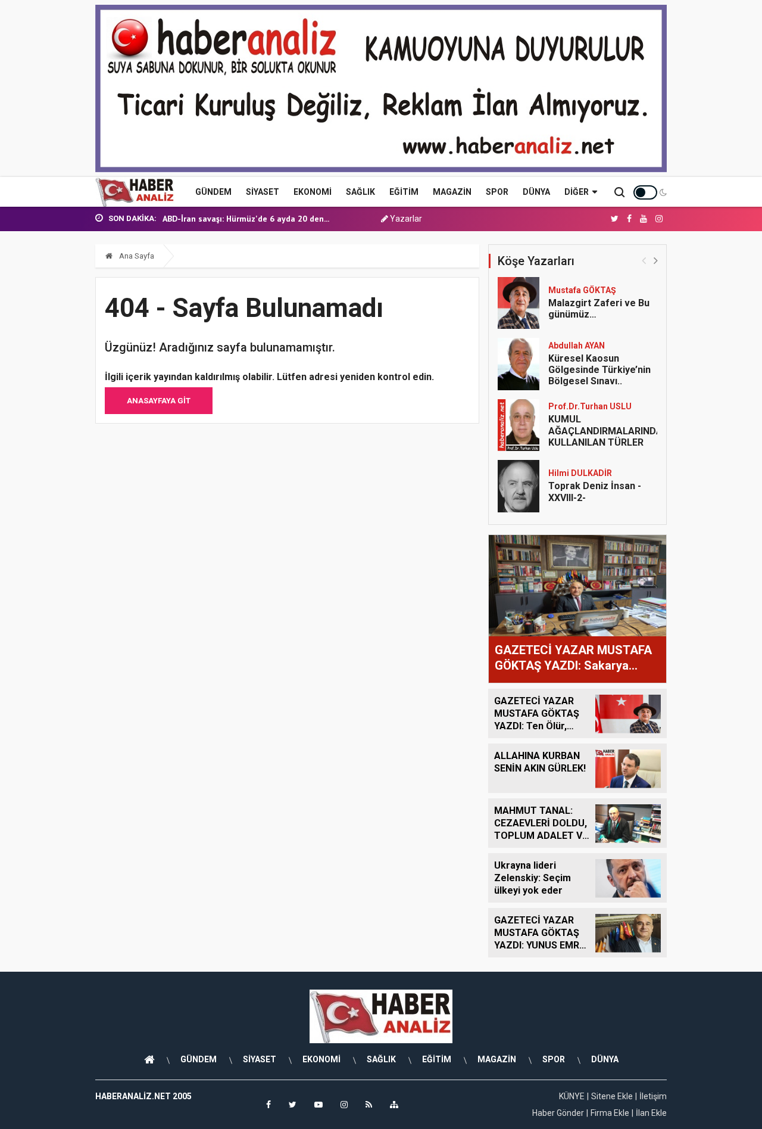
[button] (655, 260)
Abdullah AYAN (576, 345)
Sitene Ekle (612, 1096)
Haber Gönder (558, 1113)
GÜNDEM (213, 192)
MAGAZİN (452, 192)
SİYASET (262, 192)
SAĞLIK (360, 192)
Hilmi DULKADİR (580, 473)
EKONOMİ (312, 192)
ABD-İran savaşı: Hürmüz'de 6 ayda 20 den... (246, 218)
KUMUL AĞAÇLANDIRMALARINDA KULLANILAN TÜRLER (605, 430)
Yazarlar (405, 218)
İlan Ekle (651, 1113)
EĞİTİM (404, 192)
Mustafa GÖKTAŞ (582, 290)
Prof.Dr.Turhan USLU (590, 406)
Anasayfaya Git (158, 400)
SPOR (497, 192)
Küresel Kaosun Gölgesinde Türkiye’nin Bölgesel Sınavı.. (599, 370)
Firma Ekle (610, 1113)
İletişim (653, 1096)
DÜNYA (536, 192)
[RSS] (369, 1104)
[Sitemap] (394, 1104)
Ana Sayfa (135, 255)
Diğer (576, 192)
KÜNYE (572, 1096)
